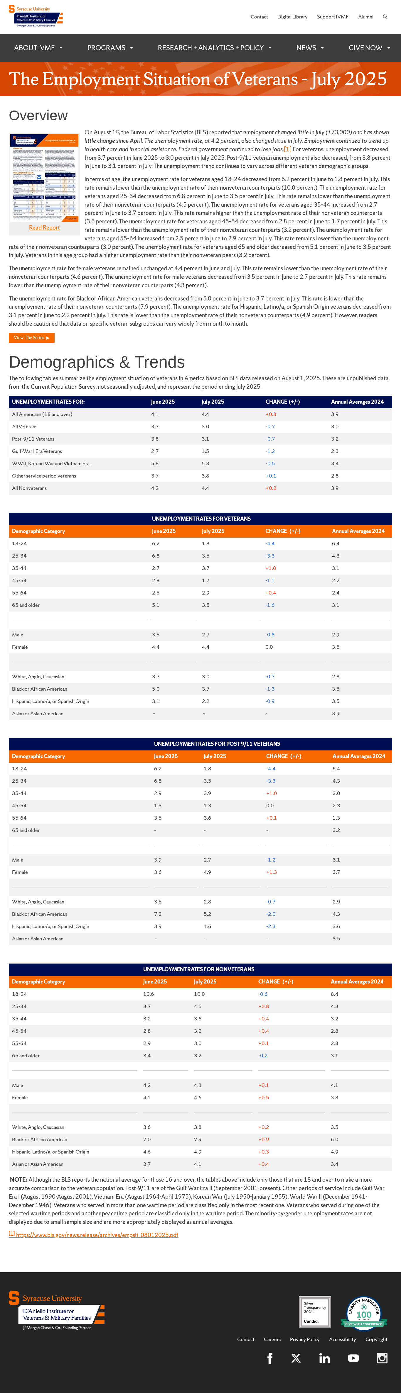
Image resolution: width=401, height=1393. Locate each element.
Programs (106, 47)
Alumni (365, 16)
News (306, 47)
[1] (288, 149)
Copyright (376, 1339)
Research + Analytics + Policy (211, 47)
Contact (259, 16)
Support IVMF (333, 16)
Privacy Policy (305, 1339)
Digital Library (292, 16)
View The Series (29, 337)
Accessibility (342, 1339)
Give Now (366, 47)
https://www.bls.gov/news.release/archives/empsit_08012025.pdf (97, 1235)
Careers (272, 1339)
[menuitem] (259, 17)
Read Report (44, 227)
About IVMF (34, 47)
